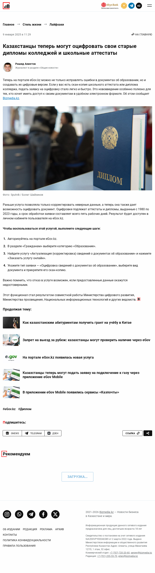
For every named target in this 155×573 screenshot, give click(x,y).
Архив (59, 529)
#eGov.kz (9, 409)
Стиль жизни (32, 24)
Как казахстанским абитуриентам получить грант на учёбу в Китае (77, 322)
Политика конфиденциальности (27, 540)
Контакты (10, 534)
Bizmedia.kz (11, 98)
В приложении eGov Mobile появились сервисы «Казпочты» (71, 392)
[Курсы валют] (124, 5)
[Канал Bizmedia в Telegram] (31, 514)
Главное (8, 24)
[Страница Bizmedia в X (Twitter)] (55, 514)
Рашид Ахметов (25, 63)
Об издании (11, 529)
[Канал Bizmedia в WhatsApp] (19, 514)
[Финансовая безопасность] (109, 5)
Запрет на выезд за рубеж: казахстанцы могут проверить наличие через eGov (86, 340)
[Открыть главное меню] (149, 5)
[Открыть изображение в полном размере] (77, 148)
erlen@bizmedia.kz (128, 556)
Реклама (46, 529)
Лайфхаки (57, 24)
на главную (143, 34)
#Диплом (24, 409)
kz (138, 5)
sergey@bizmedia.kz (141, 552)
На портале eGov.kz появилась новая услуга (58, 357)
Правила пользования (19, 545)
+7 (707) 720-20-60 (120, 552)
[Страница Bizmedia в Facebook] (43, 514)
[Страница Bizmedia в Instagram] (7, 514)
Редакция (30, 529)
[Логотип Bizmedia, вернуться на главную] (6, 5)
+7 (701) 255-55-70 (107, 556)
